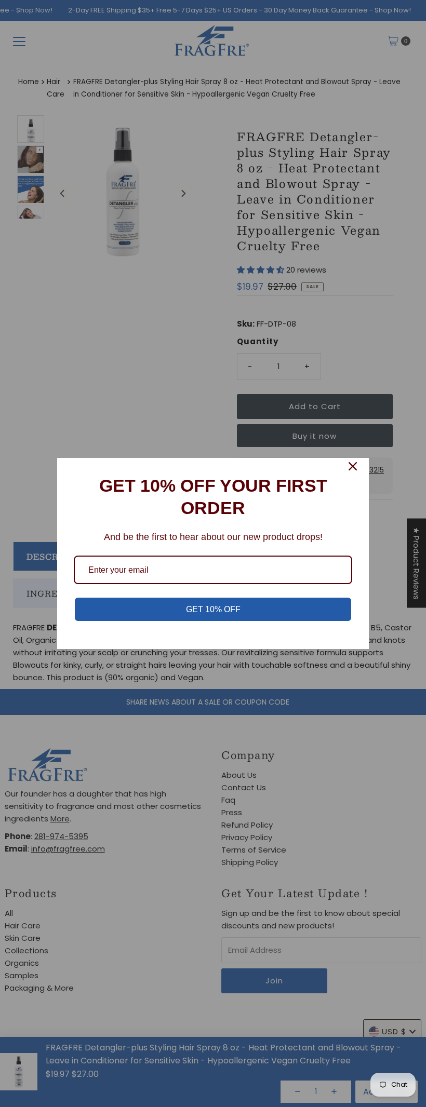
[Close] (353, 466)
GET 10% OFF (213, 609)
